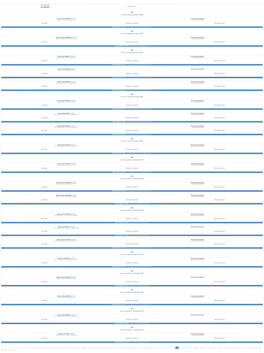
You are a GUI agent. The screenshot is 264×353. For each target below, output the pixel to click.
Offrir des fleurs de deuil (220, 23)
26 (76, 347)
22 (64, 347)
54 (159, 347)
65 (191, 347)
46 (135, 347)
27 (79, 347)
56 (165, 347)
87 (256, 347)
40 (117, 347)
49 (144, 347)
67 (197, 347)
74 (218, 347)
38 (111, 347)
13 (38, 347)
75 (221, 347)
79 (233, 347)
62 (182, 347)
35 (103, 347)
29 (85, 347)
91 (8, 350)
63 (185, 347)
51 (150, 347)
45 (132, 347)
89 (2, 350)
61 (179, 347)
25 (73, 347)
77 (227, 347)
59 (174, 347)
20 (58, 347)
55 (162, 347)
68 (200, 347)
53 (156, 347)
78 (230, 347)
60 (177, 347)
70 (206, 347)
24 (70, 347)
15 (43, 347)
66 (194, 347)
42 (123, 347)
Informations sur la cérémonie (132, 23)
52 (153, 347)
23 (67, 347)
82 (242, 347)
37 (109, 347)
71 (209, 347)
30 (88, 347)
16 (46, 347)
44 (129, 347)
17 (49, 347)
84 (247, 347)
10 (29, 347)
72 (212, 347)
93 (14, 350)
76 (224, 347)
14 (41, 347)
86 (253, 347)
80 (236, 347)
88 (259, 347)
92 (11, 350)
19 (55, 347)
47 (138, 347)
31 (91, 347)
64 (188, 347)
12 (35, 347)
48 (141, 347)
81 (239, 347)
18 (52, 347)
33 (97, 347)
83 (245, 347)
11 (32, 347)
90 (5, 350)
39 (114, 347)
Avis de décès (44, 23)
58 (171, 347)
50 (147, 347)
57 (168, 347)
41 (120, 347)
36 (106, 347)
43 (126, 347)
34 (100, 347)
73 (215, 347)
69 (203, 347)
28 (82, 347)
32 (94, 347)
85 (250, 347)
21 (61, 347)
